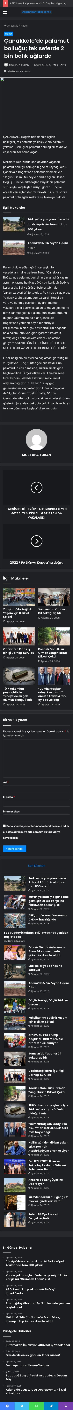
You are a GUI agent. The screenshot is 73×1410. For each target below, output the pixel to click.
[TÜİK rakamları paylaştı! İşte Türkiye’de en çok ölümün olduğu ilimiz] (19, 676)
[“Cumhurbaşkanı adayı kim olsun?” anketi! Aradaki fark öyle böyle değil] (54, 676)
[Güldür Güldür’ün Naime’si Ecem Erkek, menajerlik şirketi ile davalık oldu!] (15, 952)
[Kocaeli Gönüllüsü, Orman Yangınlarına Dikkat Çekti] (54, 636)
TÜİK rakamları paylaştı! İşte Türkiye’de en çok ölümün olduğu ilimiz (17, 694)
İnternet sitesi (11, 811)
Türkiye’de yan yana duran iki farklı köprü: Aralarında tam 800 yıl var (48, 224)
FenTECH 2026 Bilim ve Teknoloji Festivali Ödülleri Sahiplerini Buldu (47, 1165)
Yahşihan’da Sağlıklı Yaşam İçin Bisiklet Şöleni (17, 613)
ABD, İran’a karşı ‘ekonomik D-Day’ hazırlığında (37, 3)
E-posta (9, 796)
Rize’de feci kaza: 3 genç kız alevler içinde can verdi (48, 1199)
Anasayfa (12, 25)
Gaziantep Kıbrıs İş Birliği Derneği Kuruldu (18, 651)
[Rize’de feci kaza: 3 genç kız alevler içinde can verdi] (15, 1202)
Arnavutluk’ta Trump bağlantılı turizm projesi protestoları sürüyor (45, 1039)
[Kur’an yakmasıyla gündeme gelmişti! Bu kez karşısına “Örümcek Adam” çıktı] (15, 902)
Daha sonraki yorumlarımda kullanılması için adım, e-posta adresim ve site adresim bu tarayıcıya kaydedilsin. (36, 831)
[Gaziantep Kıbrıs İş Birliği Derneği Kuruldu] (19, 636)
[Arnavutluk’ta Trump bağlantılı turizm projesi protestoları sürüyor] (15, 1040)
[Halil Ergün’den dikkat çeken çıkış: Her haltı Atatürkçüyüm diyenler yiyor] (15, 1148)
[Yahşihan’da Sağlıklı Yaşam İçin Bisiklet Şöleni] (19, 597)
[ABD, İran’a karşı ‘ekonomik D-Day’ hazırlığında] (15, 920)
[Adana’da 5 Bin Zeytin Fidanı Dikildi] (14, 247)
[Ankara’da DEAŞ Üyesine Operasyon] (15, 1185)
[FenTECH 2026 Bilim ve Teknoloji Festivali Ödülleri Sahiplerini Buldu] (15, 1166)
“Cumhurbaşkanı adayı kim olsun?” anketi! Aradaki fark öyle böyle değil (52, 694)
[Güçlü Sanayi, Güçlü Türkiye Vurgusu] (15, 1005)
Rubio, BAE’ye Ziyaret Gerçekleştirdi (43, 1216)
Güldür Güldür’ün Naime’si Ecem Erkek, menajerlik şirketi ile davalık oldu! (47, 951)
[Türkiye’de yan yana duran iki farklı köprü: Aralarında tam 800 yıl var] (14, 224)
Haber (24, 25)
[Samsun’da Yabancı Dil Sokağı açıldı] (54, 597)
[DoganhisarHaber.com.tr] (36, 12)
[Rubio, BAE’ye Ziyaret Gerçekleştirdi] (15, 1219)
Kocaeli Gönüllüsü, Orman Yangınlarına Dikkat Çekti (52, 652)
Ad (6, 782)
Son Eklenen (36, 866)
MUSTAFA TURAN (19, 64)
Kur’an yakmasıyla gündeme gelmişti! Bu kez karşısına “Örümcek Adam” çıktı (48, 901)
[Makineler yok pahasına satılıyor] (15, 971)
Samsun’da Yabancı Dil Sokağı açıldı (52, 611)
